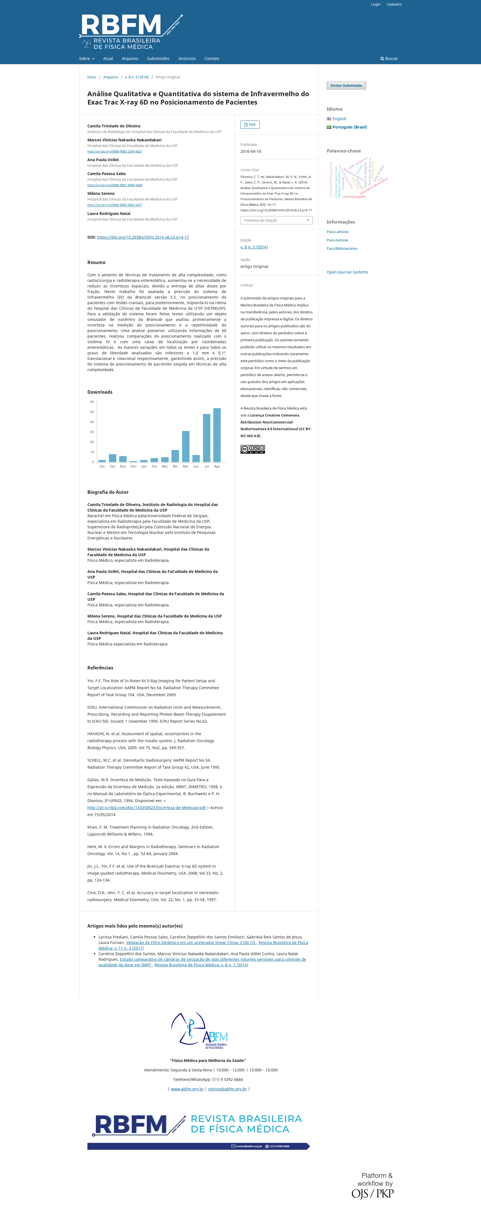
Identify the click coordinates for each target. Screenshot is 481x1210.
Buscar (391, 58)
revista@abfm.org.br (227, 1089)
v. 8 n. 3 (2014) (137, 76)
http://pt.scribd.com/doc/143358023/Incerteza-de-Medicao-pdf (146, 807)
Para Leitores (338, 231)
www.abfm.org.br (187, 1089)
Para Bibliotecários (342, 248)
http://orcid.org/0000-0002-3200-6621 (114, 151)
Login (376, 4)
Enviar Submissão (346, 85)
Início (91, 76)
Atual (108, 58)
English (340, 118)
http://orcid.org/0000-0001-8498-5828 (114, 185)
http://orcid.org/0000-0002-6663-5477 (114, 205)
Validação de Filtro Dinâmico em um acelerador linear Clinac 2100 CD (191, 942)
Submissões (158, 58)
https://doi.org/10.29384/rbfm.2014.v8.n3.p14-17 (143, 237)
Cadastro (394, 4)
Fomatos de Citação (260, 220)
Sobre (85, 58)
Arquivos (130, 58)
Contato (212, 58)
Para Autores (337, 240)
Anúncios (187, 58)
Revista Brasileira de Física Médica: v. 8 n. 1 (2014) (201, 964)
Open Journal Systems (347, 272)
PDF (252, 124)
